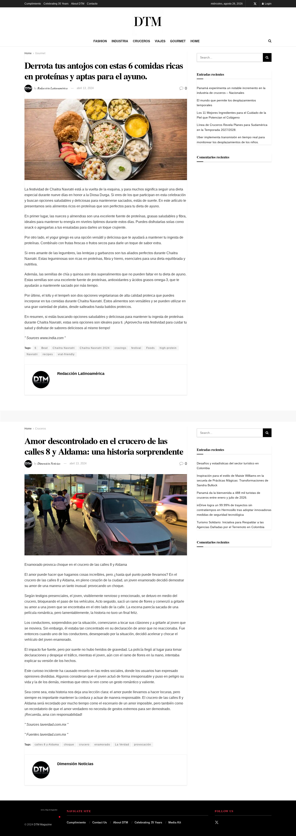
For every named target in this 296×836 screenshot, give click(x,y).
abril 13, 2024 (85, 88)
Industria (120, 41)
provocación (142, 744)
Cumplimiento (32, 3)
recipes (48, 354)
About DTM (77, 3)
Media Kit (174, 822)
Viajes (160, 41)
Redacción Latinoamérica (52, 88)
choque (69, 744)
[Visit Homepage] (148, 21)
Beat (44, 348)
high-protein (168, 348)
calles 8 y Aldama (47, 744)
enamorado (102, 744)
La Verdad (122, 744)
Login (268, 3)
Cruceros (141, 41)
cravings (120, 348)
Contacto (92, 3)
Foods (150, 348)
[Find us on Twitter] (255, 4)
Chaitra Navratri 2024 (95, 348)
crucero (84, 744)
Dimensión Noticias (48, 463)
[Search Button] (270, 41)
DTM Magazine (43, 824)
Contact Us (99, 822)
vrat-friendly (66, 354)
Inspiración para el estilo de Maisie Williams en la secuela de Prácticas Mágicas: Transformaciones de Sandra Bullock (232, 480)
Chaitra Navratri (64, 348)
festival (136, 348)
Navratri (32, 354)
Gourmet (178, 41)
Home (195, 41)
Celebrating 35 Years (56, 3)
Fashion (100, 41)
